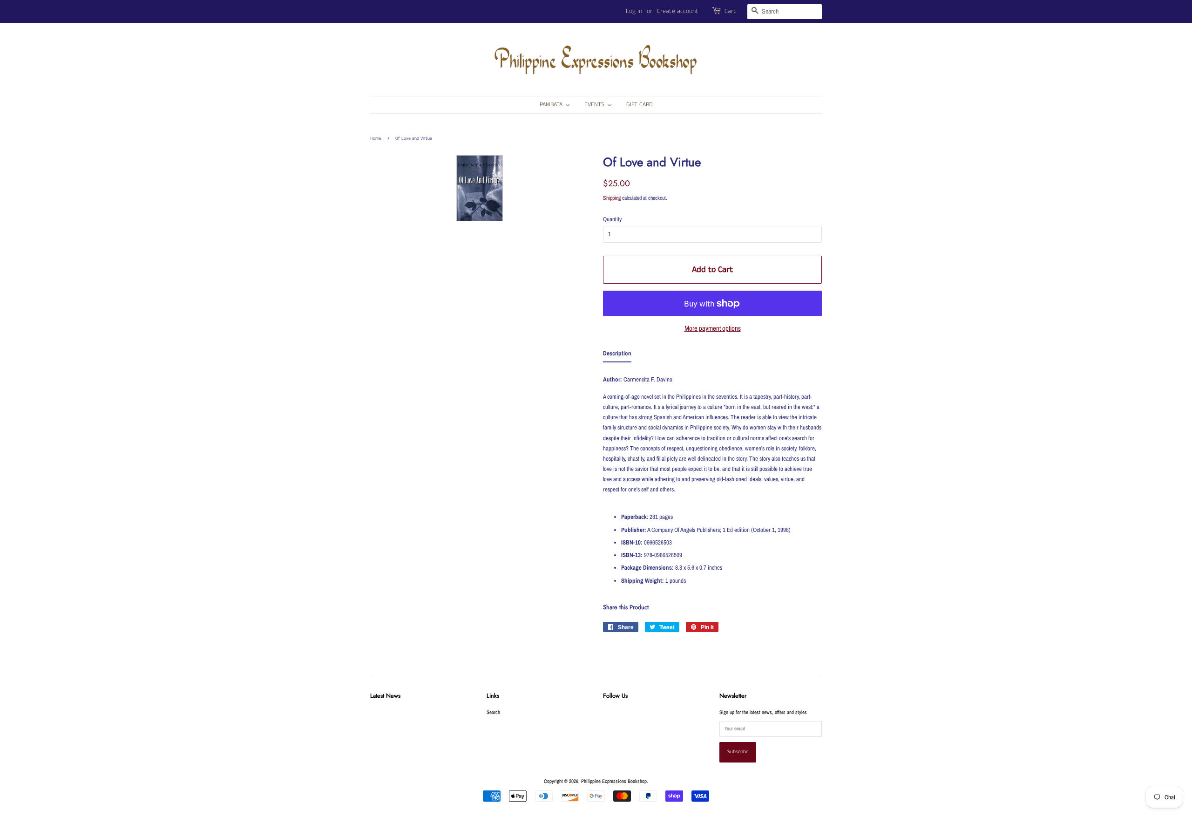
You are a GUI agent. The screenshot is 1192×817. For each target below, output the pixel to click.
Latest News (385, 695)
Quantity (612, 219)
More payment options (712, 328)
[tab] (617, 355)
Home (375, 138)
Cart (730, 11)
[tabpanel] (712, 478)
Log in (634, 11)
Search (493, 712)
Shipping (612, 198)
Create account (677, 11)
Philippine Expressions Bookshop (614, 781)
